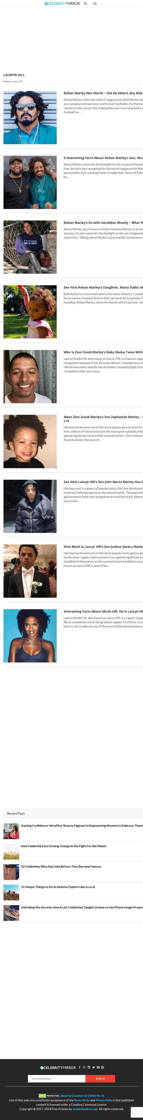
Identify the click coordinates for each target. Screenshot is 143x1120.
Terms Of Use (82, 1100)
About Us (66, 1095)
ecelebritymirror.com (85, 1109)
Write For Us (96, 1095)
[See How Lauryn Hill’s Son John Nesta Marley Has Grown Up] (30, 506)
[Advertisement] (80, 40)
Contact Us (80, 1095)
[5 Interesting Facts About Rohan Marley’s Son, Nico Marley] (30, 182)
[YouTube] (98, 1067)
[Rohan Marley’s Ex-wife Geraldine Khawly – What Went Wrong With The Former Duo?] (30, 247)
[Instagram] (89, 1067)
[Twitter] (94, 1067)
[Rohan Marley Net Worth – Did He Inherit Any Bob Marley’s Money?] (30, 117)
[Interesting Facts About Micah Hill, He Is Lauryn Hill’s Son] (30, 635)
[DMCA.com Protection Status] (49, 1095)
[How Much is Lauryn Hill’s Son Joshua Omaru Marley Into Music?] (30, 571)
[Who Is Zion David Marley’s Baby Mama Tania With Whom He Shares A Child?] (30, 376)
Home (6, 81)
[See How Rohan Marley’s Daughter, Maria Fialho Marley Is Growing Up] (30, 311)
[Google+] (84, 1067)
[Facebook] (80, 1067)
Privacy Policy (104, 1100)
